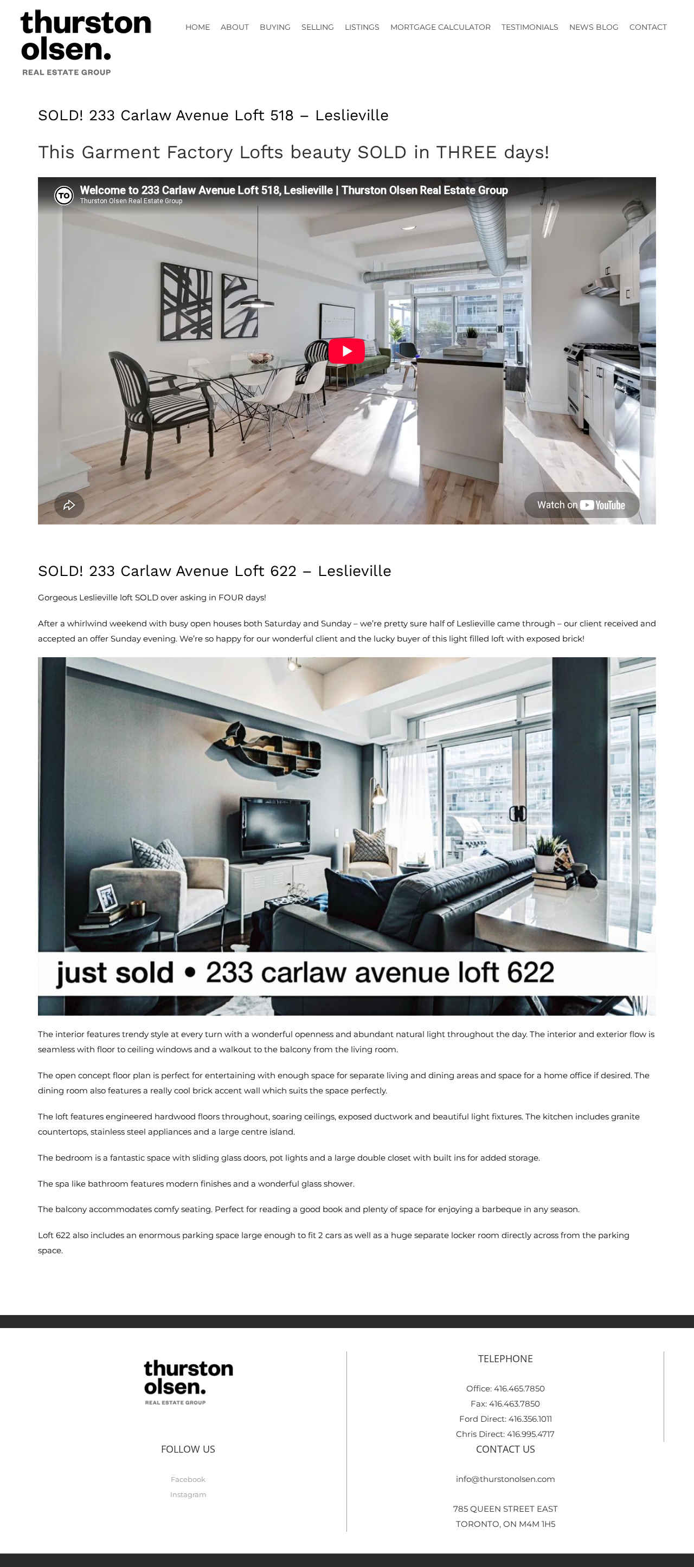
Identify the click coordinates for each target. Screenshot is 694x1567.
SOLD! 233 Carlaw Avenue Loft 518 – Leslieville (213, 115)
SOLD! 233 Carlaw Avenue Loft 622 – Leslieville (214, 571)
